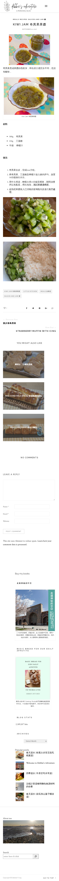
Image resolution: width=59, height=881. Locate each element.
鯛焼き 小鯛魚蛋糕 (23, 364)
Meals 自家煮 (46, 291)
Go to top (48, 878)
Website (6, 521)
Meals (16, 19)
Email (6, 514)
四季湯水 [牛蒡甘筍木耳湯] (39, 773)
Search (6, 852)
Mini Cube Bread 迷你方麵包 (23, 427)
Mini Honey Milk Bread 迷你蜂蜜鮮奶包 (23, 396)
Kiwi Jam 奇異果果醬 (12, 291)
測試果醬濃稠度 (41, 184)
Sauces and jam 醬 (37, 19)
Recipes (23, 19)
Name (6, 506)
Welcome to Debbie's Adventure (40, 763)
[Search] (36, 856)
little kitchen (30, 291)
